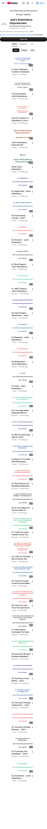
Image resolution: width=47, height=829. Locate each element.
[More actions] (32, 70)
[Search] (23, 3)
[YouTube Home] (12, 3)
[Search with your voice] (28, 3)
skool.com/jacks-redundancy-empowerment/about (17, 35)
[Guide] (3, 3)
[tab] (14, 44)
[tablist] (23, 44)
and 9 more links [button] (38, 35)
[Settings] (32, 3)
